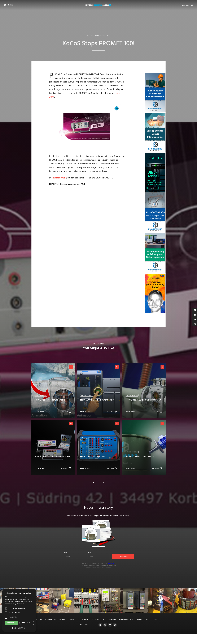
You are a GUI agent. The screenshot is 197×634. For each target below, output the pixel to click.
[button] (19, 628)
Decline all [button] (26, 623)
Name (66, 552)
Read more (20, 604)
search (185, 5)
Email (90, 552)
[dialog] (19, 610)
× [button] (34, 591)
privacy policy (111, 563)
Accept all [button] (11, 623)
